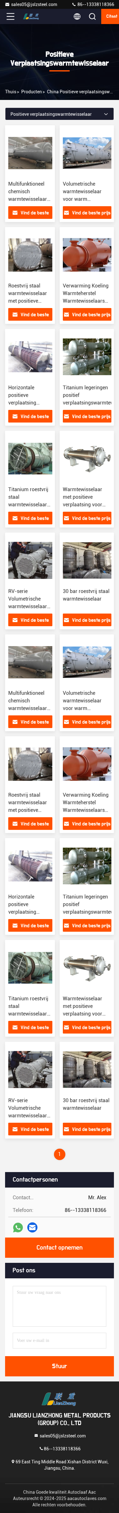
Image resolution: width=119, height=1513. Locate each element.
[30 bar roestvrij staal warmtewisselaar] (87, 560)
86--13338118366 (95, 4)
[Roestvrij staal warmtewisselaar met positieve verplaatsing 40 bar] (30, 255)
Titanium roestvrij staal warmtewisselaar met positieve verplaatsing (28, 504)
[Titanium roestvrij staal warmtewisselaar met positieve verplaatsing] (30, 458)
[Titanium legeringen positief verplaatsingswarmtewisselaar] (87, 356)
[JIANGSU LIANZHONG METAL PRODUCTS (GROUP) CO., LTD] (31, 16)
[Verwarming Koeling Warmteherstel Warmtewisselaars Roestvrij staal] (87, 255)
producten (31, 91)
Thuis (10, 91)
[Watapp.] (17, 1227)
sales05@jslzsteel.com (34, 4)
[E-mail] (32, 1227)
